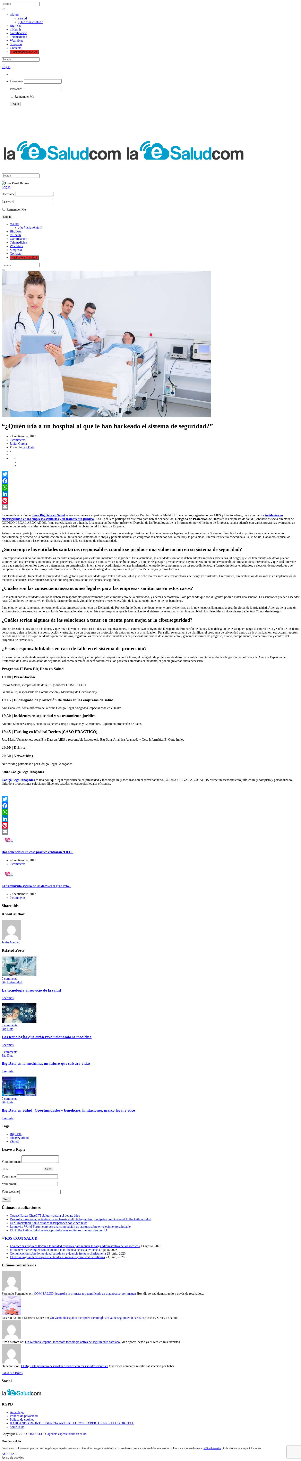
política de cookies (212, 1448)
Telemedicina (18, 37)
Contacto (16, 48)
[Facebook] (150, 480)
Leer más (8, 998)
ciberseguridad (19, 1137)
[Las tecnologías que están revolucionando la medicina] (19, 1021)
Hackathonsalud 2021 (24, 51)
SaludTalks (17, 1427)
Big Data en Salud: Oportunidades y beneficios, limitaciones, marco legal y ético (68, 1110)
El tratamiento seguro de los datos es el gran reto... (36, 886)
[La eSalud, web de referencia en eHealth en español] (124, 165)
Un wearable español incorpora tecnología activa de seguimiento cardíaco (97, 1317)
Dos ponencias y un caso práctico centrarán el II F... (37, 852)
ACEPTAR (9, 1453)
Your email (9, 1184)
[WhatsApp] (150, 487)
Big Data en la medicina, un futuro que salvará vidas (47, 1063)
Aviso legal (17, 1412)
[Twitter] (150, 474)
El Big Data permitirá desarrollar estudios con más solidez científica (64, 1366)
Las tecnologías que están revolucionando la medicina (47, 1037)
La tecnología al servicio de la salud (31, 990)
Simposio (16, 44)
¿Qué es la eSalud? (30, 22)
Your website (10, 1191)
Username (16, 81)
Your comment (11, 1161)
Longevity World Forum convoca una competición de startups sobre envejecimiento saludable (70, 1226)
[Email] (150, 507)
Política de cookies (22, 1419)
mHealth (15, 29)
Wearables (16, 40)
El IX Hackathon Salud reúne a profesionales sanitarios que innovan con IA (59, 1230)
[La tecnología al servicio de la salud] (19, 975)
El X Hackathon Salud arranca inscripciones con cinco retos (48, 1223)
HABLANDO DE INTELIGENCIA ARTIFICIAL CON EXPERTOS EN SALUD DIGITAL (72, 1423)
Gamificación (18, 33)
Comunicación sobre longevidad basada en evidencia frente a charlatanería (58, 1253)
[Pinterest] (150, 500)
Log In (6, 67)
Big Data (16, 25)
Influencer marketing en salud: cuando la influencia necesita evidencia (55, 1249)
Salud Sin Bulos (12, 1373)
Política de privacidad (24, 1416)
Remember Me (24, 96)
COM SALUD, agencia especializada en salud (56, 1434)
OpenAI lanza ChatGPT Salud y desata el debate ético (45, 1215)
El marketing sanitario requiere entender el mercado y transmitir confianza (57, 1257)
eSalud (14, 14)
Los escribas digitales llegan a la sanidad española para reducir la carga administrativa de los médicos (75, 1246)
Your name (9, 1176)
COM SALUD (25, 1238)
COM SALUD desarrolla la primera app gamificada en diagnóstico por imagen (85, 1293)
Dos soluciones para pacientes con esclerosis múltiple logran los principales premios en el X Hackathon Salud (80, 1219)
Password (16, 89)
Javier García (18, 443)
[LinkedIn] (150, 494)
